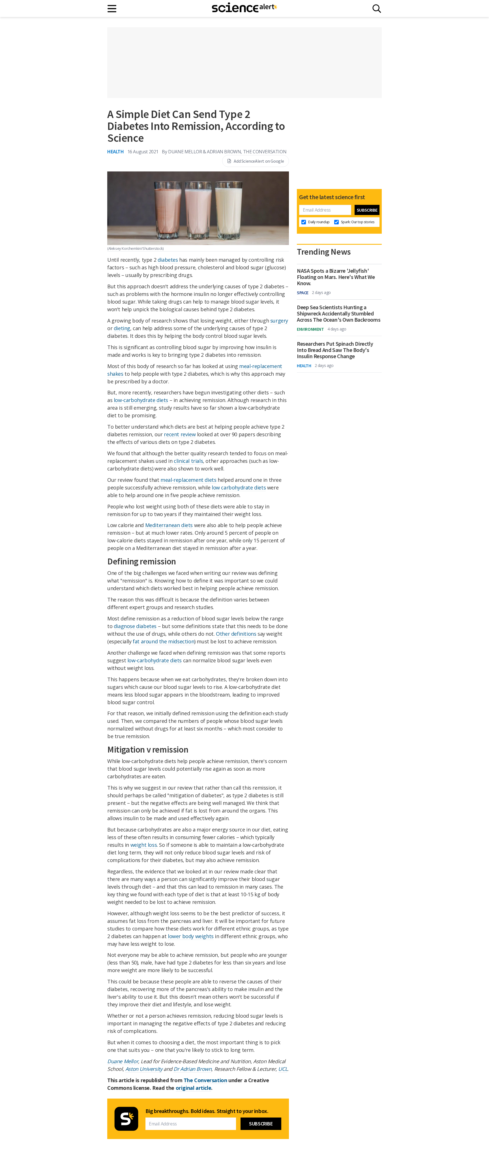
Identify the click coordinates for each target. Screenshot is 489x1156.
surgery (279, 320)
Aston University (143, 1068)
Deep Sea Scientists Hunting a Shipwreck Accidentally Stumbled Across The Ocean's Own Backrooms (338, 313)
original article (193, 1087)
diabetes (168, 259)
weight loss (143, 844)
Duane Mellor (122, 1061)
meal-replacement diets (188, 479)
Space (302, 292)
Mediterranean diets (169, 525)
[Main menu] (112, 9)
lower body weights (191, 936)
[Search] (377, 9)
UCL (282, 1068)
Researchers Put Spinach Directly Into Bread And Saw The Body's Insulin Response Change (335, 350)
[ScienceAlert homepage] (244, 8)
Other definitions (236, 633)
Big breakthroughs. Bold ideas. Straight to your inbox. (206, 1111)
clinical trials (188, 460)
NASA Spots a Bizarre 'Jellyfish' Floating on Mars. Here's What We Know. (336, 277)
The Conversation (205, 1080)
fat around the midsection (163, 641)
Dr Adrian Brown (192, 1068)
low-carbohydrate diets (141, 400)
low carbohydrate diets (239, 487)
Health (115, 151)
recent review (180, 434)
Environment (310, 329)
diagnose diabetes (135, 626)
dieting (122, 328)
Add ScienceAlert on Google (259, 161)
